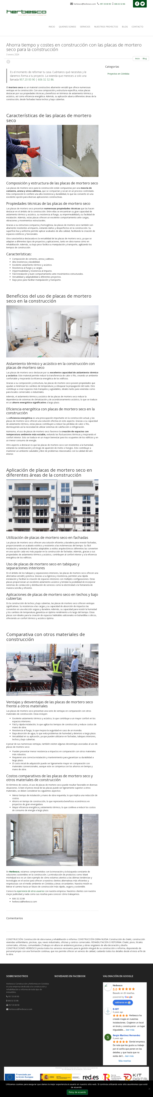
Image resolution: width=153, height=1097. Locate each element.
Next (96, 62)
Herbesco (14, 871)
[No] (149, 1088)
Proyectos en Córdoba (118, 73)
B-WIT (116, 1008)
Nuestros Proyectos (106, 26)
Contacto (137, 26)
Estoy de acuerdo (77, 1092)
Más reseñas (125, 1060)
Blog (125, 26)
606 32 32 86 (46, 79)
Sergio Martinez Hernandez (126, 1035)
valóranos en (121, 1002)
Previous (8, 62)
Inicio (52, 26)
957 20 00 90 (27, 79)
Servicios (85, 26)
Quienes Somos (67, 26)
